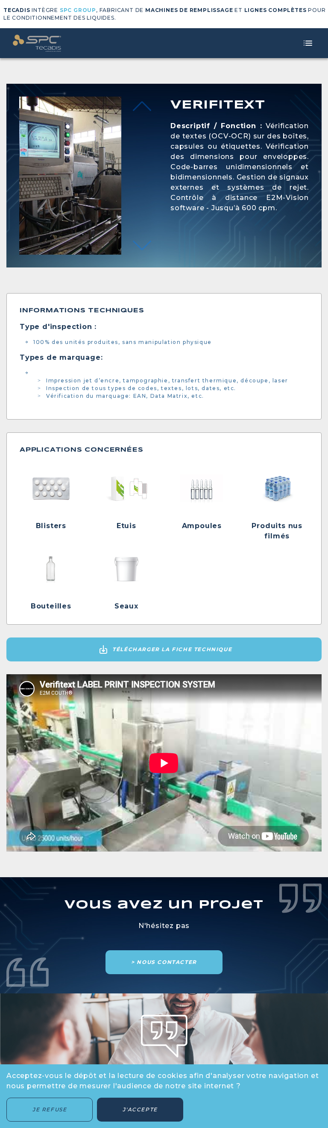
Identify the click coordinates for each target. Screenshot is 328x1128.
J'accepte (140, 1109)
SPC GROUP (78, 10)
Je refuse (49, 1109)
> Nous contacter (164, 962)
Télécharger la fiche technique (172, 649)
